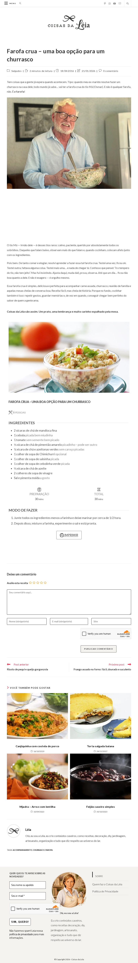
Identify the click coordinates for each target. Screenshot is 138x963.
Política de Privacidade (105, 891)
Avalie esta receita (17, 583)
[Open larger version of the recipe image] (69, 357)
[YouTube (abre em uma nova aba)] (114, 3)
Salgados (16, 70)
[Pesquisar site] (127, 4)
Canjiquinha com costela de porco (37, 746)
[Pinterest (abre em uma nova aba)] (105, 3)
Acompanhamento (22, 850)
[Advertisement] (69, 215)
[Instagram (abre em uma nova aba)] (109, 3)
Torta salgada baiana (100, 746)
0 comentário (110, 70)
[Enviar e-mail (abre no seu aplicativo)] (119, 3)
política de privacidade (21, 934)
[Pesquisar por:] (19, 3)
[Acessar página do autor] (13, 830)
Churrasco (39, 850)
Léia (28, 829)
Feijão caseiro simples (100, 806)
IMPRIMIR (71, 535)
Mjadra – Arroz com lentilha (37, 806)
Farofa (49, 850)
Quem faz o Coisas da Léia (107, 884)
